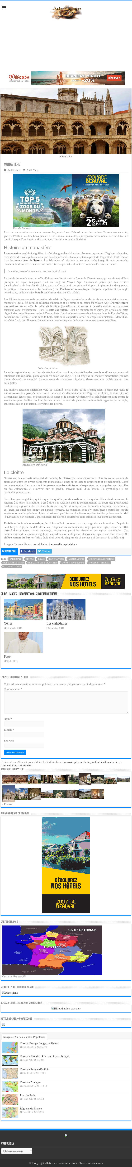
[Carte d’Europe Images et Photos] (10, 1047)
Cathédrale (15, 559)
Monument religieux (99, 563)
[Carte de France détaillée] (10, 1073)
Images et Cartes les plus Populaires (24, 1036)
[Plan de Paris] (10, 1099)
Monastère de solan (13, 563)
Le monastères (56, 559)
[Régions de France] (10, 1112)
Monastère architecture (101, 559)
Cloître (30, 559)
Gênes (8, 623)
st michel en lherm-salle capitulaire (54, 544)
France (37, 260)
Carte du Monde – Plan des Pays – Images (45, 1056)
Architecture (13, 170)
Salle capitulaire (12, 567)
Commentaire (13, 689)
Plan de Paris (27, 1095)
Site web (9, 740)
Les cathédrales (57, 623)
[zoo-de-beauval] (66, 581)
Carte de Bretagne (30, 1082)
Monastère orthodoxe (73, 563)
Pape (7, 656)
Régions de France (31, 1108)
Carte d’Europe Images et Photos (39, 1043)
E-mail (9, 729)
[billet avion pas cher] (66, 1008)
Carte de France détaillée (34, 1069)
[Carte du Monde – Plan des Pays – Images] (10, 1060)
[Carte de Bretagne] (10, 1086)
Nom (8, 718)
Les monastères (76, 559)
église (41, 559)
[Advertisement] (66, 45)
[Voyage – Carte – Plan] (66, 12)
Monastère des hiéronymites (42, 563)
